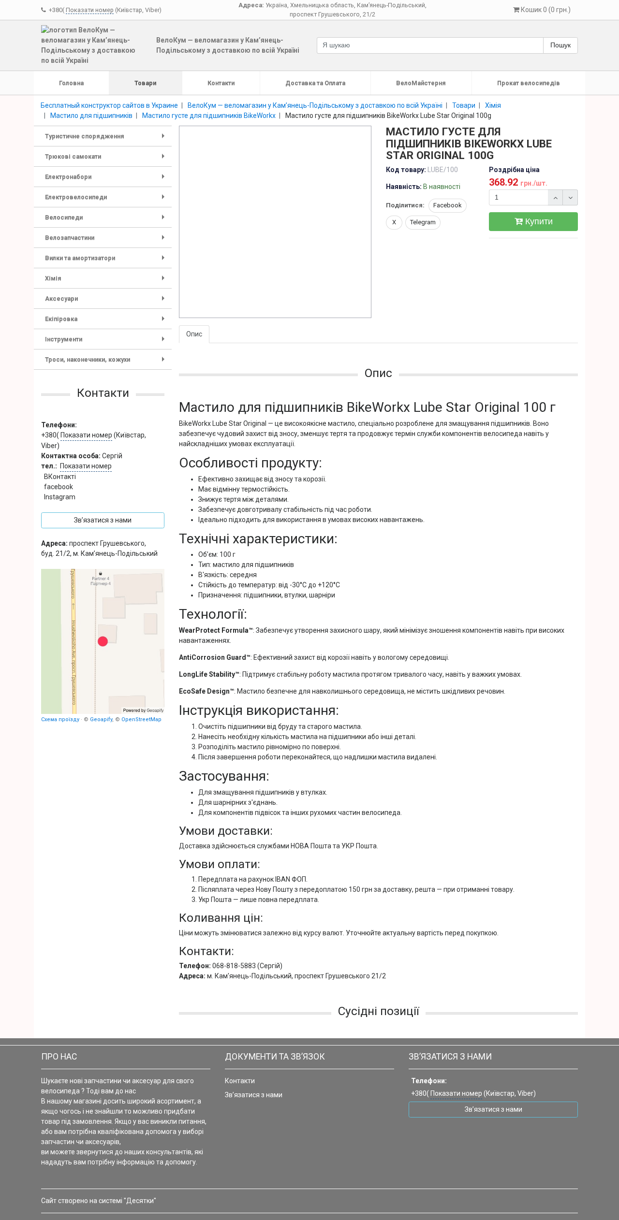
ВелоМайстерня (421, 83)
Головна (71, 83)
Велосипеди (106, 221)
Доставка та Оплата (315, 83)
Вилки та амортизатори (106, 261)
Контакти (221, 83)
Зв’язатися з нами (253, 1095)
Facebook (447, 205)
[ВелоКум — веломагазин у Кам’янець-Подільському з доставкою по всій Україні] (102, 641)
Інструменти (106, 342)
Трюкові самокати (106, 160)
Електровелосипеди (106, 200)
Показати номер (90, 10)
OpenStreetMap (141, 719)
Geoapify (101, 719)
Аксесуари (106, 302)
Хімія (106, 282)
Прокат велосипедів (528, 83)
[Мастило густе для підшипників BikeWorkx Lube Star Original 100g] (275, 222)
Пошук (560, 45)
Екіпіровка (106, 322)
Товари (145, 83)
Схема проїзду (60, 719)
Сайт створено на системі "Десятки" (98, 1201)
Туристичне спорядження (106, 139)
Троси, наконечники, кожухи (106, 363)
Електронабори (106, 180)
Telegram (423, 222)
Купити (538, 221)
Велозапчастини (106, 241)
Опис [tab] (194, 334)
